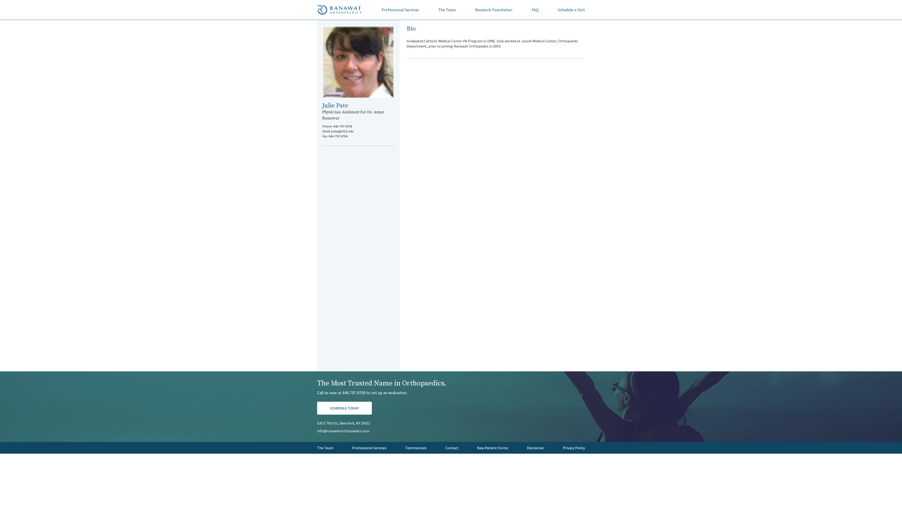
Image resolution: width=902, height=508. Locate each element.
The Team (447, 9)
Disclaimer (535, 447)
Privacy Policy (574, 447)
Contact (452, 447)
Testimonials (416, 447)
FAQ (535, 9)
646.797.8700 (353, 392)
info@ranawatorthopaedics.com (343, 431)
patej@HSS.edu (342, 131)
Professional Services (400, 9)
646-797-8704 (342, 126)
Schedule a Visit (571, 9)
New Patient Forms (492, 447)
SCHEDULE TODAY (344, 408)
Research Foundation (493, 9)
